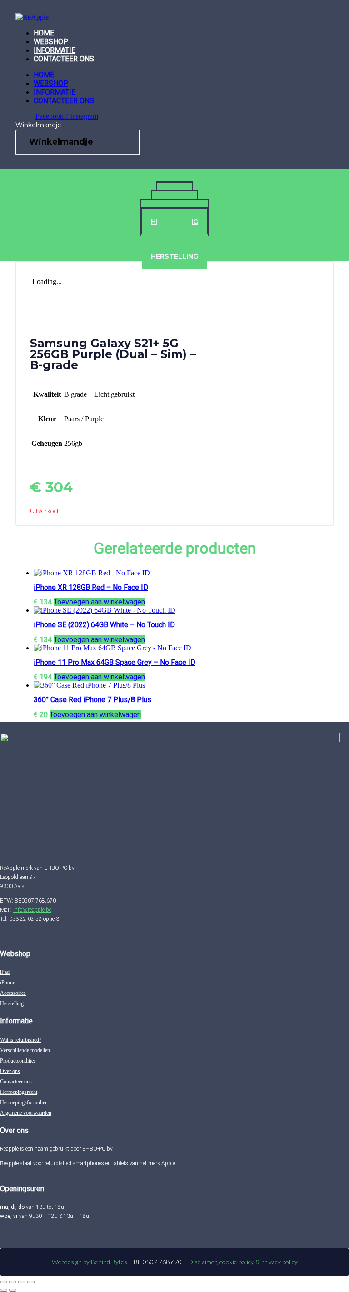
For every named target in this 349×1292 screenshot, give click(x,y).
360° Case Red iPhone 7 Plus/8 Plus (92, 699)
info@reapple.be (32, 910)
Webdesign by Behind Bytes (90, 1262)
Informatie (54, 50)
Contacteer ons (64, 59)
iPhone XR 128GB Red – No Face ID (91, 587)
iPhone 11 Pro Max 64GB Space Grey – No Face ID (114, 662)
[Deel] (21, 1282)
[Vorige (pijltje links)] (3, 1290)
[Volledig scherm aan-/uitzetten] (12, 1282)
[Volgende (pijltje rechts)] (12, 1290)
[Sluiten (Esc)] (31, 1282)
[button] (99, 602)
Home (44, 33)
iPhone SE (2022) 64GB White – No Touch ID (104, 624)
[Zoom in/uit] (3, 1282)
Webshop (51, 41)
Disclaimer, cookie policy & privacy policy (243, 1262)
